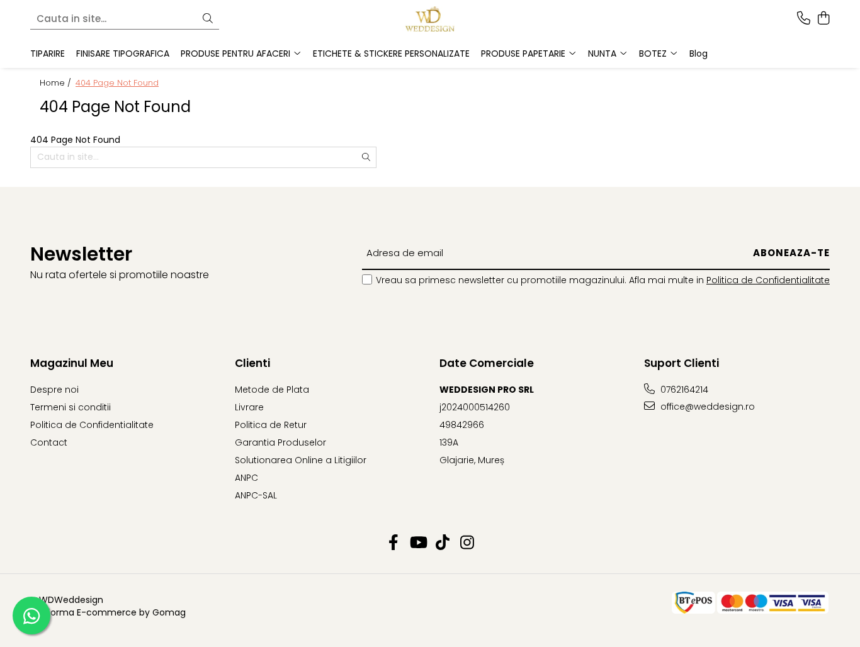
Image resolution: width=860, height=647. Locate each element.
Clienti (252, 363)
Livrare (249, 407)
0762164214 (683, 389)
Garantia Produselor (280, 442)
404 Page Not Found (117, 83)
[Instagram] (467, 543)
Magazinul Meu (71, 363)
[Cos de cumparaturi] (823, 18)
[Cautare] (207, 19)
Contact (48, 442)
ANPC (246, 477)
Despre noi (54, 389)
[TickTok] (442, 543)
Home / (57, 83)
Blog (698, 53)
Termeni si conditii (70, 407)
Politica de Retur (271, 425)
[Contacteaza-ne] (803, 18)
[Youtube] (418, 543)
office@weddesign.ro (706, 406)
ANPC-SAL (256, 495)
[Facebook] (393, 543)
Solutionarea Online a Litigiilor (300, 460)
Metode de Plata (272, 389)
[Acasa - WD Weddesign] (430, 18)
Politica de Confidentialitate (768, 280)
